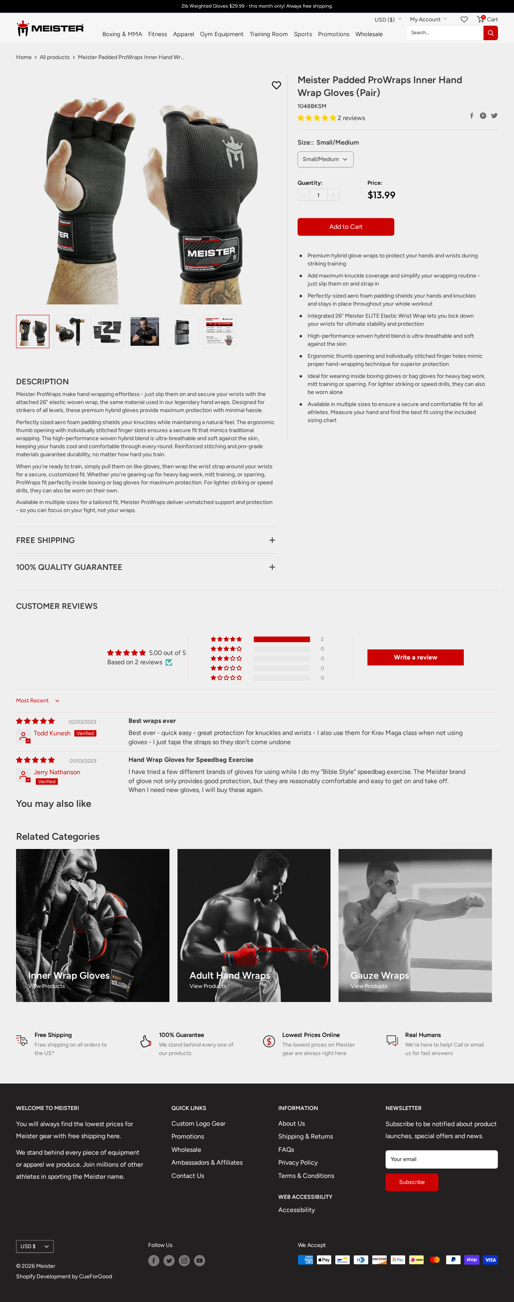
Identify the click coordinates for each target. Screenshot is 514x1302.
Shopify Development (43, 1276)
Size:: (328, 143)
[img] (35, 721)
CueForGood (95, 1276)
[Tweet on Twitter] (494, 115)
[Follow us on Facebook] (153, 1260)
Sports (303, 34)
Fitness (157, 34)
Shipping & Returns (305, 1136)
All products (55, 57)
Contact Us (187, 1176)
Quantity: (310, 183)
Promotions (333, 34)
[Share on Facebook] (471, 115)
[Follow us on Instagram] (184, 1260)
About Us (291, 1123)
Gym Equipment (222, 34)
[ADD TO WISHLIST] (276, 85)
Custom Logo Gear (198, 1123)
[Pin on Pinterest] (483, 115)
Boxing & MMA (122, 34)
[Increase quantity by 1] (333, 194)
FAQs (286, 1149)
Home (24, 57)
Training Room (269, 34)
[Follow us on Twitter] (169, 1260)
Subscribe (412, 1182)
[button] (318, 118)
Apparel (183, 34)
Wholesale (369, 34)
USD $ (28, 1246)
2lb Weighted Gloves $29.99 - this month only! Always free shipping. (257, 6)
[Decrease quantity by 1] (303, 194)
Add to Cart (346, 227)
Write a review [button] (415, 657)
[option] (32, 331)
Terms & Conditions (306, 1176)
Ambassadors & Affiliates (207, 1162)
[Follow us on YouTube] (199, 1260)
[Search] (490, 33)
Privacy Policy (298, 1162)
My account (426, 19)
